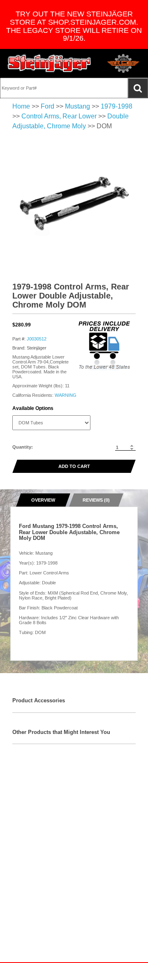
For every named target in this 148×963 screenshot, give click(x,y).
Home (21, 106)
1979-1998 (116, 106)
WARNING (65, 395)
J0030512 (36, 338)
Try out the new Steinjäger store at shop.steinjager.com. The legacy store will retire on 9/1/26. (74, 26)
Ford (47, 106)
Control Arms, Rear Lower (59, 116)
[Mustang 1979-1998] (74, 204)
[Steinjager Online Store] (49, 63)
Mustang (77, 106)
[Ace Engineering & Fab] (123, 63)
